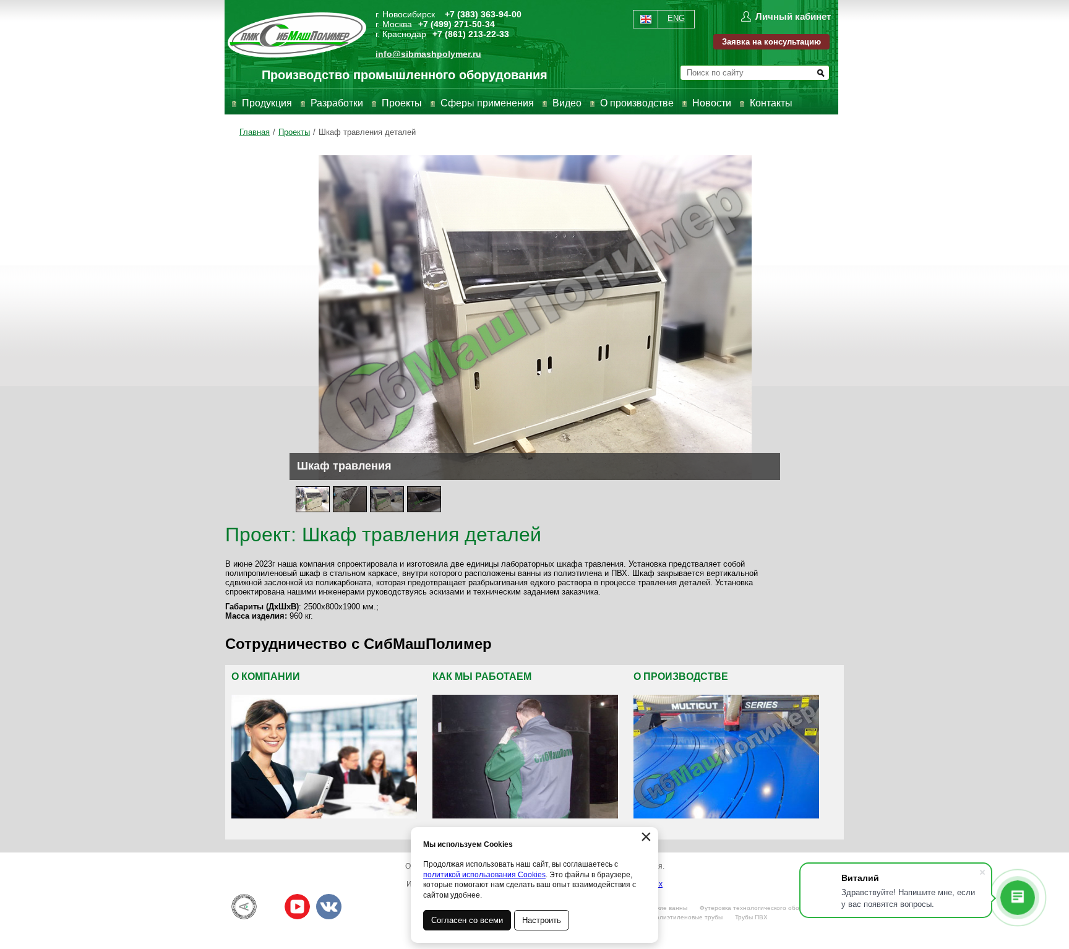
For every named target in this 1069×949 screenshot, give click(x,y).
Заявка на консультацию (771, 41)
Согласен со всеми (467, 920)
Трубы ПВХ (751, 917)
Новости (711, 103)
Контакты (771, 103)
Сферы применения (487, 103)
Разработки (337, 103)
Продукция (267, 103)
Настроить (541, 920)
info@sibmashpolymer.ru (428, 54)
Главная (254, 132)
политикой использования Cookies (484, 874)
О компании (265, 676)
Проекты (402, 103)
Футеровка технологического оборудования (765, 907)
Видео (567, 103)
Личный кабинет (793, 16)
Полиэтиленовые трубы (687, 917)
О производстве (637, 103)
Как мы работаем (481, 676)
